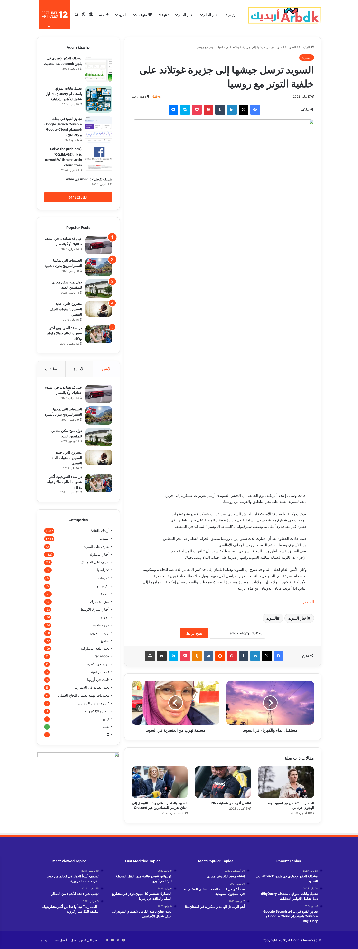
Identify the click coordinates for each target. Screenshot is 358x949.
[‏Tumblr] (220, 110)
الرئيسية (231, 14)
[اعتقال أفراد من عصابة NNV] (223, 782)
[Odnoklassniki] (197, 656)
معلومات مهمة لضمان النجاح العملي (83, 695)
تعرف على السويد (96, 546)
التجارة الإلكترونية (97, 711)
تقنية (165, 14)
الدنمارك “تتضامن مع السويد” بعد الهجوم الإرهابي (290, 805)
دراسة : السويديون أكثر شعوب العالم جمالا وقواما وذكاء (64, 333)
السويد (291, 47)
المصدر (308, 601)
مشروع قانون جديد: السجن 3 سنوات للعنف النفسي (66, 309)
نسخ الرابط (194, 633)
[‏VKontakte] (208, 656)
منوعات (142, 14)
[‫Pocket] (197, 110)
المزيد (122, 14)
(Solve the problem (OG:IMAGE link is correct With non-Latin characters (63, 156)
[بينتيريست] (208, 110)
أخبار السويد (298, 618)
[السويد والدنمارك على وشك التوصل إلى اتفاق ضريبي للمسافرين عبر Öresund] (160, 782)
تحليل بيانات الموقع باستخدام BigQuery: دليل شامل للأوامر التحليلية (63, 93)
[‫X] (243, 110)
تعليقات (51, 369)
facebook (102, 656)
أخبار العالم (211, 14)
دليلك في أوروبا (98, 680)
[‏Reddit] (220, 656)
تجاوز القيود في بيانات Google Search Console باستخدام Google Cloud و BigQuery (63, 126)
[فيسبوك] (255, 110)
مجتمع (105, 641)
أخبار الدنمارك (99, 554)
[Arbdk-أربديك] (284, 14)
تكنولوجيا (103, 570)
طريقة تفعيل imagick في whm (89, 178)
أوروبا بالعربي (99, 633)
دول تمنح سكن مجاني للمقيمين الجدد (66, 284)
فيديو (105, 719)
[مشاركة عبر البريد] (162, 656)
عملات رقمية (100, 672)
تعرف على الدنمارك (95, 562)
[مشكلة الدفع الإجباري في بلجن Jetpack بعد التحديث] (98, 69)
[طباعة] (150, 656)
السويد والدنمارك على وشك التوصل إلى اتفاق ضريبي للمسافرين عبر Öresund (160, 805)
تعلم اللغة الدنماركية (95, 648)
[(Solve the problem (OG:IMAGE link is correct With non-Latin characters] (98, 159)
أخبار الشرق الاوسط (94, 609)
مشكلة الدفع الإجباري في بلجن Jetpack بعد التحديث (63, 60)
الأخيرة (79, 369)
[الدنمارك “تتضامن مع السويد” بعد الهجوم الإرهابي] (286, 782)
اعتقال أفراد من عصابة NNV (231, 802)
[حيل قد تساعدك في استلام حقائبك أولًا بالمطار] (98, 245)
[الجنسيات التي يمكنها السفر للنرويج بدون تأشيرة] (98, 267)
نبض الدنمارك (99, 602)
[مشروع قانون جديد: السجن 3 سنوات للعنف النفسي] (98, 309)
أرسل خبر (60, 940)
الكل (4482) (78, 197)
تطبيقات (103, 578)
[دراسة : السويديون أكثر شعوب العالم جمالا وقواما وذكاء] (98, 334)
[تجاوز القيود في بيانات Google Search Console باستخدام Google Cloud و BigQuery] (98, 129)
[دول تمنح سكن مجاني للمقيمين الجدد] (98, 288)
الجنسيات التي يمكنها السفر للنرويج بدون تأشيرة (63, 262)
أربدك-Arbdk (100, 531)
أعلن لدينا (44, 940)
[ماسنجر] (173, 110)
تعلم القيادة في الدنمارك (92, 687)
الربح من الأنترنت (97, 664)
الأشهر (106, 369)
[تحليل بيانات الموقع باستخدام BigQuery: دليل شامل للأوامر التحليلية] (98, 99)
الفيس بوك (101, 586)
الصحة (104, 594)
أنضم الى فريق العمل (85, 940)
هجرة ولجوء (101, 625)
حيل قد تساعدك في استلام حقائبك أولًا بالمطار (63, 241)
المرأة (105, 617)
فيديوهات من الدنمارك (93, 703)
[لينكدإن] (232, 110)
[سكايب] (185, 110)
